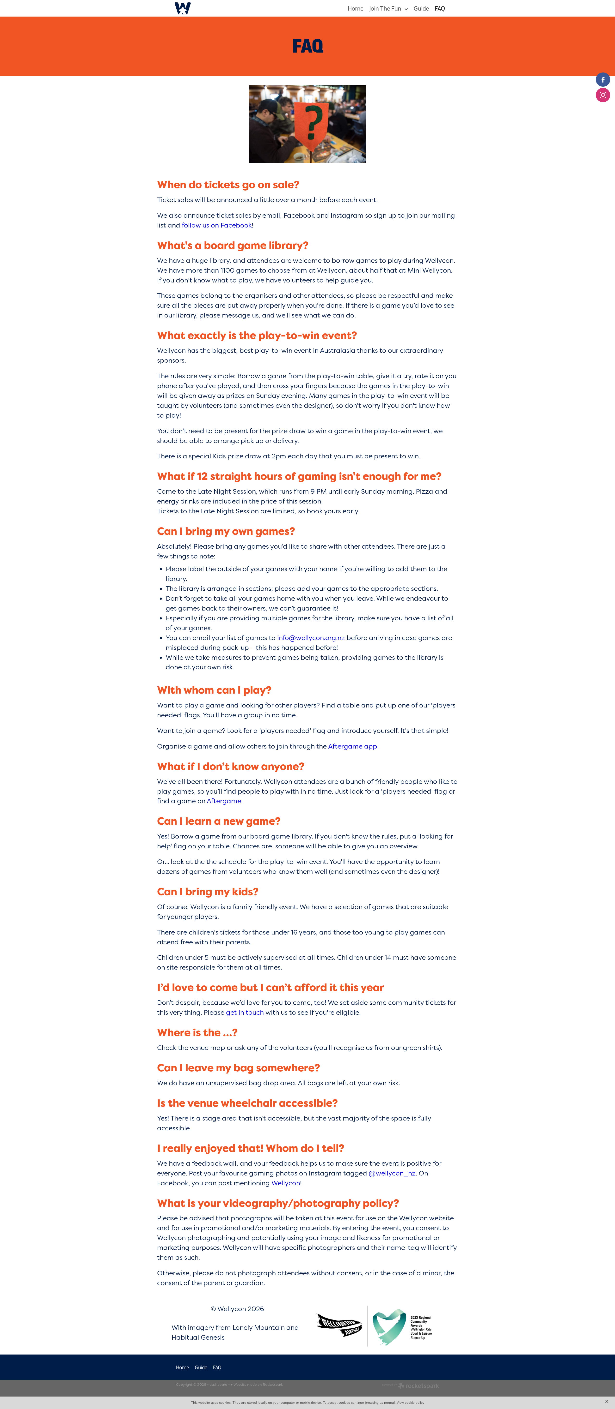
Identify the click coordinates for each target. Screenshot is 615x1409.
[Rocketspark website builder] (410, 1386)
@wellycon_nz (392, 1173)
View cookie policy (410, 1402)
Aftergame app (352, 746)
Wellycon (285, 1183)
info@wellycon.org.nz (311, 637)
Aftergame (224, 801)
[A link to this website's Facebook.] (603, 79)
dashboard (218, 1384)
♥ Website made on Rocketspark (257, 1384)
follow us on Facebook (217, 225)
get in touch (245, 1012)
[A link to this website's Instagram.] (603, 95)
